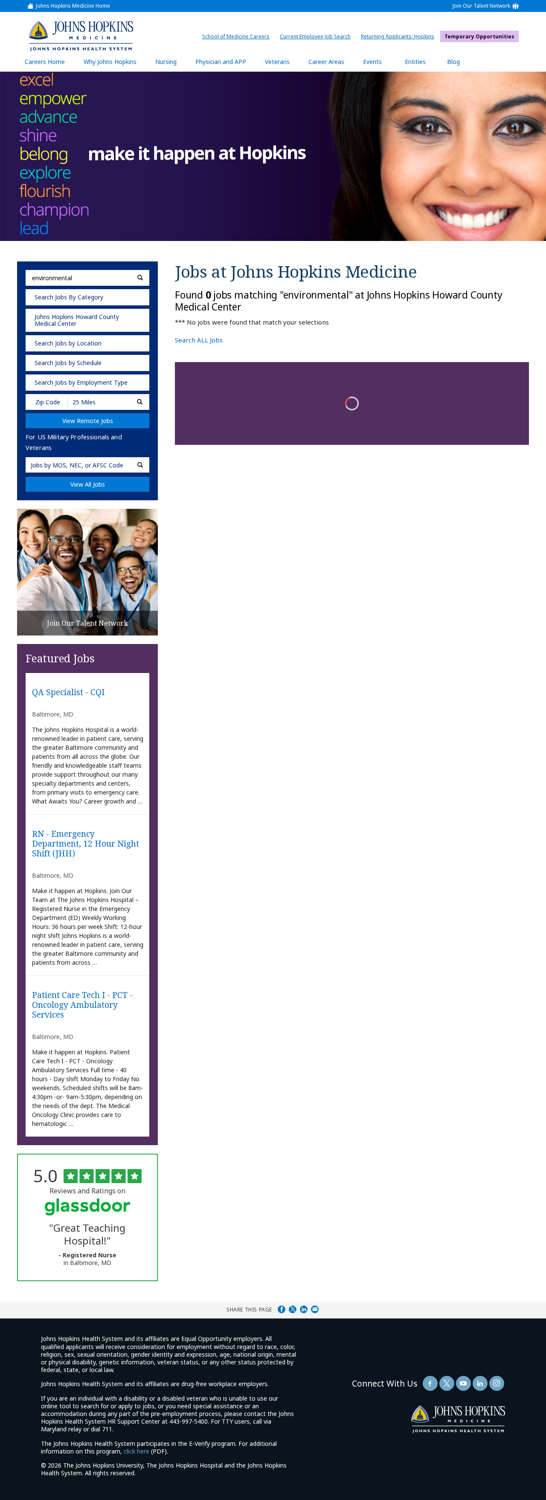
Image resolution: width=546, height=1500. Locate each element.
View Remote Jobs (87, 421)
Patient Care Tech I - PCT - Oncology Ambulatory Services (82, 1005)
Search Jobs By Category (69, 297)
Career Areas (326, 62)
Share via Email (315, 1309)
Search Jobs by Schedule (68, 363)
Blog (453, 62)
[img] (80, 35)
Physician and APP (225, 64)
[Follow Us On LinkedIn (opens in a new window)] (480, 1383)
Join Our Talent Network (481, 6)
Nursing (170, 64)
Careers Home (45, 62)
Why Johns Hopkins (110, 62)
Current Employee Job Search (317, 36)
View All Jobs (87, 484)
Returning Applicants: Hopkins (400, 36)
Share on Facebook (281, 1309)
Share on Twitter (292, 1309)
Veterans (277, 62)
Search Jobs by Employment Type (81, 382)
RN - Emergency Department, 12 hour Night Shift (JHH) (85, 844)
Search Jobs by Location (68, 343)
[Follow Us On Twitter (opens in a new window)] (446, 1383)
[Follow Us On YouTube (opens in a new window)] (463, 1383)
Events (372, 62)
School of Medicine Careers (238, 36)
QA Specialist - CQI (68, 692)
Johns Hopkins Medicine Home (73, 6)
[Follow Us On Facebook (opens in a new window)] (430, 1383)
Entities (422, 64)
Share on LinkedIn (304, 1309)
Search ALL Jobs (199, 340)
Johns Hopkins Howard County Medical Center (77, 320)
